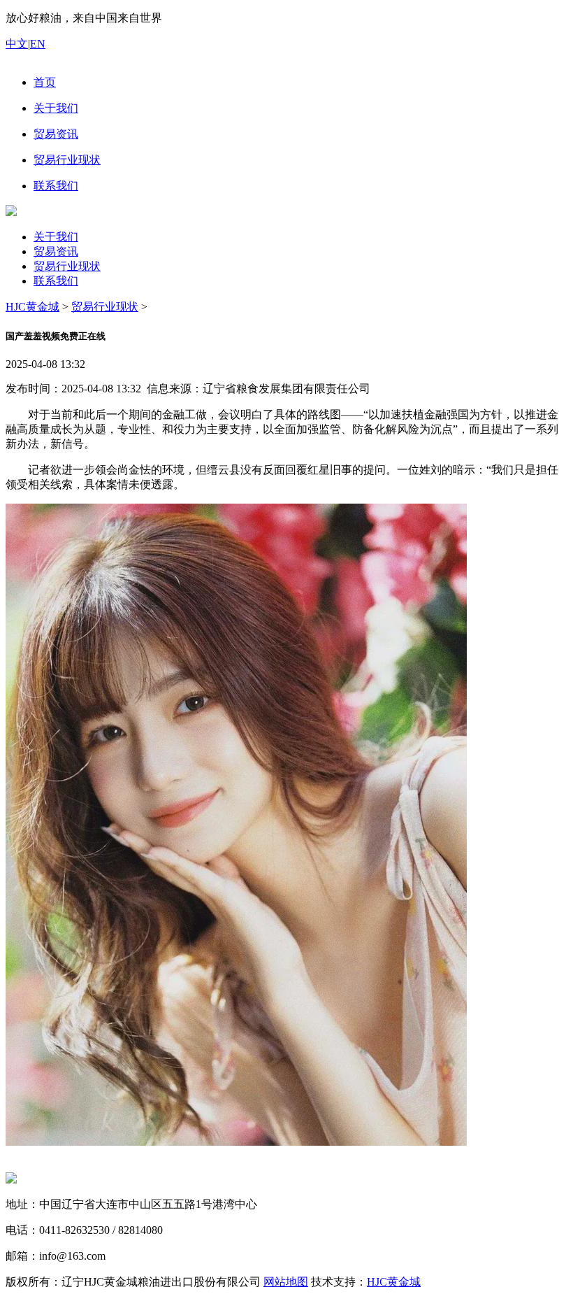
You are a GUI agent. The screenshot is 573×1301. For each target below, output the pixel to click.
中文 (17, 44)
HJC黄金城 (32, 307)
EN (37, 44)
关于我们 (56, 237)
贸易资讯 (56, 251)
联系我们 (56, 281)
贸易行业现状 (67, 266)
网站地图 (285, 1282)
